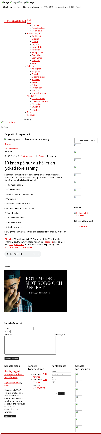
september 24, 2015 (12, 383)
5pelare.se (27, 247)
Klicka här (8, 239)
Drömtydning (39, 387)
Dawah (7, 144)
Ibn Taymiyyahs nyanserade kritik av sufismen (14, 374)
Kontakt (30, 115)
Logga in (36, 109)
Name (8, 328)
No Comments (11, 148)
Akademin (31, 96)
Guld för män (40, 375)
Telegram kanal (16, 244)
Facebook (48, 242)
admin (6, 385)
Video (34, 63)
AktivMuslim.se (11, 247)
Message (60, 334)
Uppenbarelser (39, 93)
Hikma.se (83, 226)
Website (9, 334)
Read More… (10, 416)
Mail (7, 331)
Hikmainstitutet (15, 21)
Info (29, 22)
